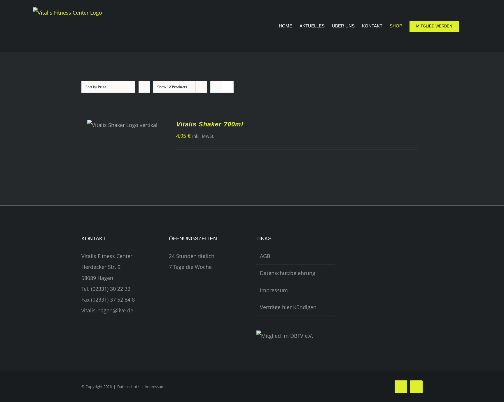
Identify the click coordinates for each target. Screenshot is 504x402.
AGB (265, 256)
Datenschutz (128, 386)
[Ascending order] (144, 87)
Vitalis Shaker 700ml (209, 124)
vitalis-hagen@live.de (107, 310)
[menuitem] (289, 25)
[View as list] (227, 87)
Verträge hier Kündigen (288, 307)
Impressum (274, 290)
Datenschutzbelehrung (287, 272)
